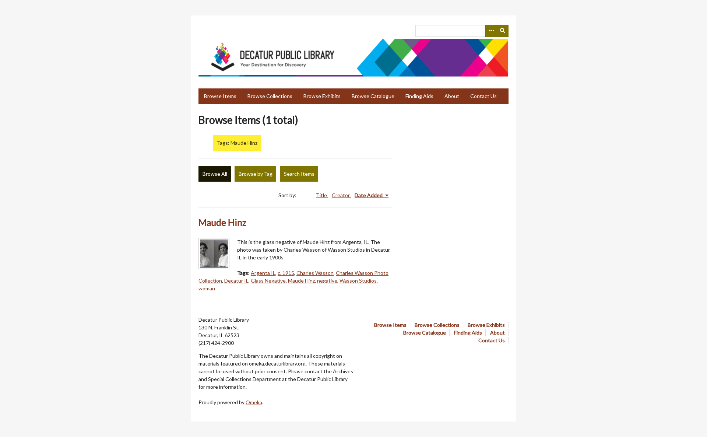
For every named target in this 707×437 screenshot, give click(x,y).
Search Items (299, 174)
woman (206, 288)
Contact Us (483, 96)
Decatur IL (236, 280)
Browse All (215, 174)
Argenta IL (263, 273)
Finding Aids (419, 96)
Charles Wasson (315, 273)
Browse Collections (269, 96)
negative (327, 280)
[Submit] (503, 31)
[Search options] (491, 31)
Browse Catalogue (373, 96)
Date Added (369, 195)
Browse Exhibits (322, 96)
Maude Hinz (222, 222)
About (451, 96)
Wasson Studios (358, 280)
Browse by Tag (255, 174)
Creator (341, 195)
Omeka (254, 402)
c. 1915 (286, 273)
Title (322, 195)
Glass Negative (268, 280)
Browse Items (220, 96)
